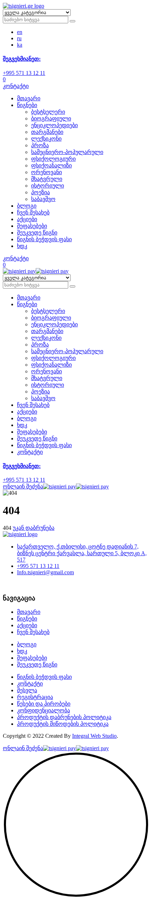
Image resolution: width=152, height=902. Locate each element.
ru (19, 38)
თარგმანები (47, 132)
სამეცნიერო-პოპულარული (67, 152)
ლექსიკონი (46, 139)
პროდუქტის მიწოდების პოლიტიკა (63, 724)
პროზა (40, 145)
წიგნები (27, 105)
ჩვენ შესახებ (33, 212)
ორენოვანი (46, 172)
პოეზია (40, 192)
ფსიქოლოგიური (53, 159)
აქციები (27, 219)
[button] (76, 896)
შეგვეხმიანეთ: (22, 59)
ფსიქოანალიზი (51, 165)
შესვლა (27, 690)
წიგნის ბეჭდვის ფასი (44, 239)
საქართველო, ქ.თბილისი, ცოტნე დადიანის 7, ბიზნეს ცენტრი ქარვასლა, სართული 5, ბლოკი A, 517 (82, 553)
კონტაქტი (16, 86)
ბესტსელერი (48, 112)
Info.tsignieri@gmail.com (45, 572)
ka (19, 45)
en (19, 32)
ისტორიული (47, 186)
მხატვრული (46, 179)
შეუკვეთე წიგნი (37, 233)
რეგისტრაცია (35, 697)
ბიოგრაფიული (51, 118)
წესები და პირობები (43, 704)
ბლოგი (26, 206)
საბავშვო (43, 199)
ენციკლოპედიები (54, 125)
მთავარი (28, 98)
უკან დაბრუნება (33, 528)
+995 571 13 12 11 (24, 73)
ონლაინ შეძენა (23, 486)
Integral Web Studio (94, 736)
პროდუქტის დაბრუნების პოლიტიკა (64, 717)
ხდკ (22, 246)
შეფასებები (32, 226)
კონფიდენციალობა (43, 710)
